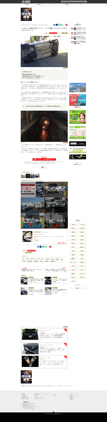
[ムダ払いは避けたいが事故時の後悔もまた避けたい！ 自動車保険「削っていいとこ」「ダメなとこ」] (48, 291)
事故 (63, 33)
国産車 (57, 259)
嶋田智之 (73, 228)
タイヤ (48, 258)
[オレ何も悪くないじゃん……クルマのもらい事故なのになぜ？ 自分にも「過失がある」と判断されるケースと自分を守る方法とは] (24, 291)
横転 (66, 33)
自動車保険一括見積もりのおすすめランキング (31, 406)
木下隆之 (73, 281)
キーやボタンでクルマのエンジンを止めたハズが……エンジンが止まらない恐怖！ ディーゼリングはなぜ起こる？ (52, 362)
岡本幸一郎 (82, 277)
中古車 (48, 259)
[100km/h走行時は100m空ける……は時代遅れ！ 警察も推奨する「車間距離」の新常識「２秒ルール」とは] (24, 281)
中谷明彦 (73, 224)
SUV (28, 258)
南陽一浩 (82, 243)
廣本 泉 (73, 247)
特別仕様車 (30, 261)
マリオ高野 (82, 224)
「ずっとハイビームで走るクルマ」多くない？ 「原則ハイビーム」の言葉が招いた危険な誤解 (59, 280)
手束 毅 (82, 273)
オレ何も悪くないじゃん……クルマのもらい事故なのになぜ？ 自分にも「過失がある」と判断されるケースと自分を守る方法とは (35, 291)
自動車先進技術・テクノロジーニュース (41, 393)
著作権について (72, 397)
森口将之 (82, 239)
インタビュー (36, 396)
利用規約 (71, 396)
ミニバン (25, 259)
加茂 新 (82, 266)
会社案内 (71, 393)
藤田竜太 (73, 254)
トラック (59, 258)
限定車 (47, 261)
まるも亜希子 (82, 228)
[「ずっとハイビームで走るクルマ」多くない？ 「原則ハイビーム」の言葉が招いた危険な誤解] (48, 281)
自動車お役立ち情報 (53, 33)
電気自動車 (53, 261)
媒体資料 (71, 399)
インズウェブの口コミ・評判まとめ (29, 409)
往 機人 (82, 269)
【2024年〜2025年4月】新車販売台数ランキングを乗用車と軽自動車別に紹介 (42, 106)
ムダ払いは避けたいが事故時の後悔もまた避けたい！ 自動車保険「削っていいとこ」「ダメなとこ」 (59, 290)
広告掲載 (71, 398)
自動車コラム (31, 277)
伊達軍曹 (73, 232)
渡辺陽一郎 (82, 247)
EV (24, 258)
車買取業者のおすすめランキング (28, 404)
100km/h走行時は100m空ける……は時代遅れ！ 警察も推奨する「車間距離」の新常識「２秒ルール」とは (36, 280)
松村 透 (73, 266)
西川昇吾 (73, 269)
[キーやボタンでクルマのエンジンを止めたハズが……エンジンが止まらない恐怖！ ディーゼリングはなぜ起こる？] (30, 361)
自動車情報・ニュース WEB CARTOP (27, 385)
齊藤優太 (32, 294)
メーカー (55, 396)
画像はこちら (65, 67)
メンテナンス (32, 259)
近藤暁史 (82, 254)
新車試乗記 (43, 332)
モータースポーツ (40, 259)
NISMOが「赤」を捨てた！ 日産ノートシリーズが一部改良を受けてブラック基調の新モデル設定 (52, 350)
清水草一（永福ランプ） (73, 258)
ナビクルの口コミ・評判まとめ (28, 407)
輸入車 (41, 261)
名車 (53, 259)
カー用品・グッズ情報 (38, 397)
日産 (24, 261)
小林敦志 (73, 239)
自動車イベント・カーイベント (39, 398)
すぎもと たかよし (73, 262)
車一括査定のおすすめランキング (28, 403)
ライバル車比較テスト (25, 396)
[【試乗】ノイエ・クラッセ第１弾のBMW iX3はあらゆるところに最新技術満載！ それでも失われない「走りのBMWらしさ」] (30, 334)
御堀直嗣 (48, 357)
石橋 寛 (82, 258)
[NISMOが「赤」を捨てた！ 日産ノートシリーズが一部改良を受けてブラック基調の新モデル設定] (30, 348)
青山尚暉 (73, 243)
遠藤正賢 (82, 262)
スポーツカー (34, 258)
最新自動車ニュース (43, 346)
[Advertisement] (44, 312)
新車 (62, 259)
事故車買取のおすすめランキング (28, 405)
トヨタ (53, 258)
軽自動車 (36, 261)
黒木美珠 (73, 277)
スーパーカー (41, 258)
